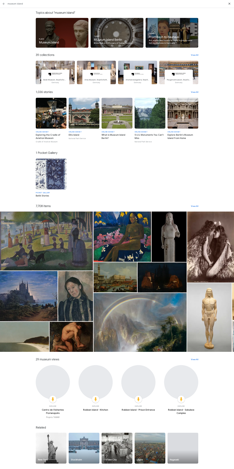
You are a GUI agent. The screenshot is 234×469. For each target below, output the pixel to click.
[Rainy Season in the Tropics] (140, 322)
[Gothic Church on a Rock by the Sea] (29, 296)
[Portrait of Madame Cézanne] (75, 296)
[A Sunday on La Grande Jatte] (46, 241)
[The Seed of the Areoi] (122, 237)
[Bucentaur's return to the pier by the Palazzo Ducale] (115, 277)
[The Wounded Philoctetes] (71, 337)
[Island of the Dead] (162, 277)
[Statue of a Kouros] (209, 317)
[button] (4, 4)
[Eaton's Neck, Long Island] (24, 337)
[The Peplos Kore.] (169, 237)
